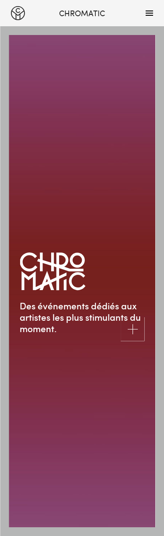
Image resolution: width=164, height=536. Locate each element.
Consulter (132, 329)
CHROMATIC (18, 13)
